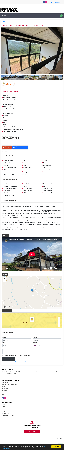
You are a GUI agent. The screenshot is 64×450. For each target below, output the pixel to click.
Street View (8, 83)
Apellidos (35, 337)
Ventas (4, 406)
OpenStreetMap (58, 308)
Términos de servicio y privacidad (22, 361)
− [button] (4, 281)
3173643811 (5, 388)
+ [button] (4, 278)
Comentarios (5, 347)
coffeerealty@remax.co (8, 395)
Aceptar (56, 447)
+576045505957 (6, 392)
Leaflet (49, 308)
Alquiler (4, 409)
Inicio (4, 21)
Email (4, 342)
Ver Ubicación (27, 323)
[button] (61, 29)
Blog (3, 411)
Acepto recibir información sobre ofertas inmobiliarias (17, 355)
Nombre (4, 337)
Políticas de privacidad (8, 415)
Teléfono (35, 342)
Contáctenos (5, 413)
